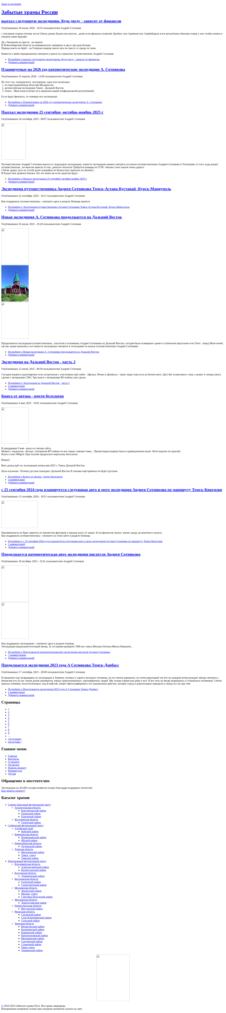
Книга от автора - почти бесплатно (32, 396)
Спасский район (30, 920)
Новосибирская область (28, 843)
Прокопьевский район (33, 837)
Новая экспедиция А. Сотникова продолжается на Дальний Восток (61, 217)
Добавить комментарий (21, 62)
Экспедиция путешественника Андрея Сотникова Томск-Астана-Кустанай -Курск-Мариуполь (86, 189)
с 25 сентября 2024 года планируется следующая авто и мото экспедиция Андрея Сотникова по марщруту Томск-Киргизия (111, 490)
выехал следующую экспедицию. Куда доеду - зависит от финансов (61, 21)
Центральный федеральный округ (27, 861)
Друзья (12, 773)
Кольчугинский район (33, 870)
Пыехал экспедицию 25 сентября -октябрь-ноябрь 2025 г (52, 112)
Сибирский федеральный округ (26, 825)
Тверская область (24, 923)
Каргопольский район (33, 810)
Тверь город (28, 947)
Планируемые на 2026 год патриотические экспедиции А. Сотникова (63, 69)
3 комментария (16, 479)
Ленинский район (31, 890)
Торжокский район (32, 950)
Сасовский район (31, 914)
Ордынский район (31, 846)
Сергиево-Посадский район (37, 896)
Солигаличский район (33, 885)
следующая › (15, 739)
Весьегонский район (33, 926)
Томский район (30, 858)
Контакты (13, 759)
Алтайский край (24, 828)
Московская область (26, 887)
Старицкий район (31, 944)
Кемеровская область (26, 834)
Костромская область (26, 819)
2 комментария (16, 386)
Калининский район (32, 929)
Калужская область (25, 873)
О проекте (14, 761)
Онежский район (31, 813)
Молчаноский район (32, 852)
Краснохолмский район (34, 935)
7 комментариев (17, 655)
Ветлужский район (32, 908)
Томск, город (28, 855)
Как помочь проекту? (13, 790)
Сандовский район (32, 941)
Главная (12, 756)
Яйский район (29, 840)
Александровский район (35, 867)
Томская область (24, 849)
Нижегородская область (28, 905)
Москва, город (29, 893)
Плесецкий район (31, 816)
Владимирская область (27, 864)
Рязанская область (25, 911)
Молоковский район (32, 938)
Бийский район (30, 831)
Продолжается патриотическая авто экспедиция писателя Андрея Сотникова (70, 554)
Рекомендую (15, 770)
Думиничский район (33, 876)
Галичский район (31, 822)
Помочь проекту (17, 767)
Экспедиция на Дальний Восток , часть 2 (38, 362)
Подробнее (54, 59)
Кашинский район (31, 932)
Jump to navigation (11, 4)
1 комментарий (16, 544)
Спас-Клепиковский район (36, 917)
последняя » (15, 742)
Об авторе (13, 764)
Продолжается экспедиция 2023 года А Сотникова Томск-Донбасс (60, 665)
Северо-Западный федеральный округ (29, 804)
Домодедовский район (34, 902)
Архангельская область (28, 807)
